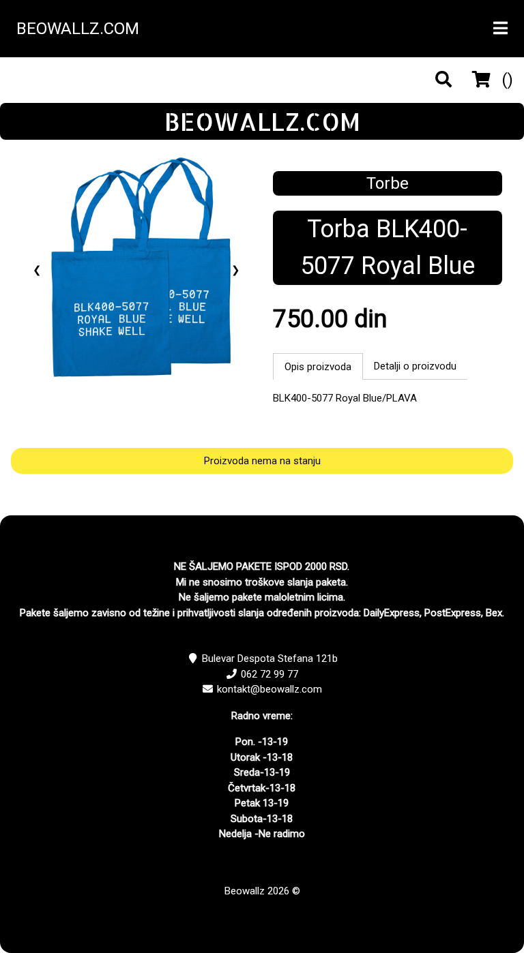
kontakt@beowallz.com (269, 689)
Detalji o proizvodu (415, 366)
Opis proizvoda (318, 367)
